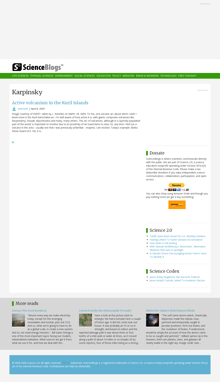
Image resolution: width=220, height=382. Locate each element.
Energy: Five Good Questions (29, 310)
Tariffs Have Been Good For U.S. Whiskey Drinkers (178, 236)
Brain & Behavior (147, 76)
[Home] (44, 67)
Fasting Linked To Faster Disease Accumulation (176, 239)
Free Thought (187, 76)
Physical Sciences (41, 76)
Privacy (66, 362)
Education (104, 76)
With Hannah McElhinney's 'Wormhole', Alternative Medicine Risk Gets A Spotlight (178, 248)
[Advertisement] (110, 30)
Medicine (128, 76)
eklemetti (23, 108)
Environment (64, 76)
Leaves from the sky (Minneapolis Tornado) (105, 310)
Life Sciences (20, 76)
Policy (116, 76)
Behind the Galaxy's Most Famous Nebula (170, 310)
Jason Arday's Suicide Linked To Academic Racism (177, 280)
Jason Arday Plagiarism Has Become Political (175, 277)
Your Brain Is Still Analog (163, 243)
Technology (168, 76)
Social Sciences (85, 76)
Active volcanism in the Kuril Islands (50, 102)
